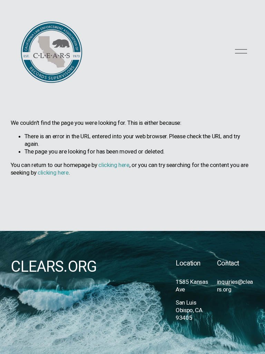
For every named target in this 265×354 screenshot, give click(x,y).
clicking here (113, 164)
